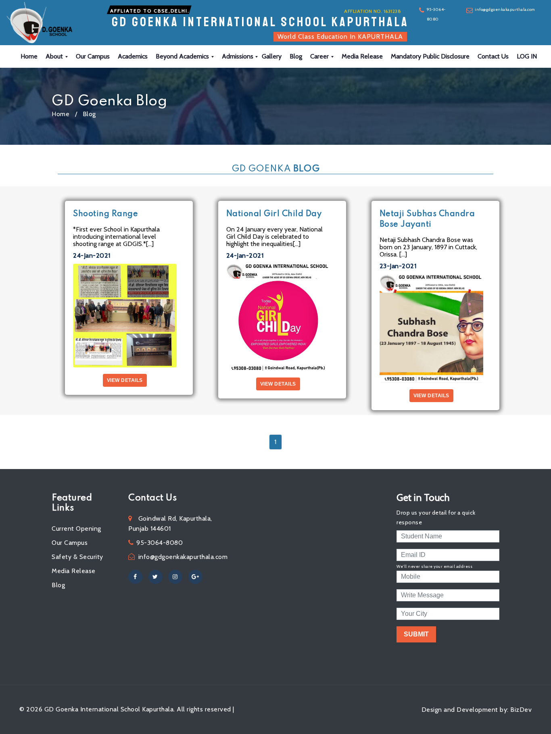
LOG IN (527, 56)
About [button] (55, 56)
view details (125, 380)
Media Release (362, 56)
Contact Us (493, 56)
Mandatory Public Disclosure (430, 56)
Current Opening (76, 528)
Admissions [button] (238, 56)
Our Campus (93, 56)
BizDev (521, 709)
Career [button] (320, 56)
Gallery (272, 56)
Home (29, 56)
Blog (296, 56)
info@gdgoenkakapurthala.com (505, 9)
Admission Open (482, 32)
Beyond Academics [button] (183, 56)
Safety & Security (77, 557)
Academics (133, 56)
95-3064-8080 (436, 14)
